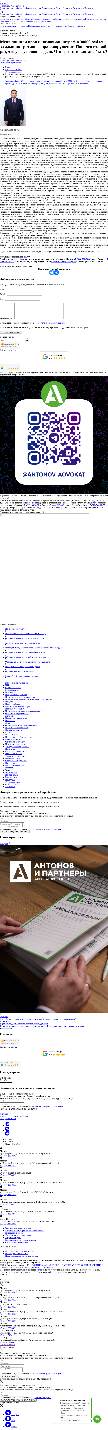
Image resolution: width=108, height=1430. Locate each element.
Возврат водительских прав (17, 706)
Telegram (15, 1414)
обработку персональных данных (50, 323)
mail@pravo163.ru (8, 1118)
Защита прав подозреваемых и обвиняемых (45, 19)
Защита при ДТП (12, 21)
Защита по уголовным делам (13, 19)
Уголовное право (13, 72)
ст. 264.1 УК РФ (12, 784)
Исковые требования (14, 709)
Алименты (10, 787)
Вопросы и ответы (13, 69)
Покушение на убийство (16, 695)
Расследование (12, 690)
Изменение (10, 763)
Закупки (9, 716)
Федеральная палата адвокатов (14, 26)
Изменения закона (13, 753)
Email (3, 294)
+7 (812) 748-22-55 (97, 505)
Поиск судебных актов (15, 629)
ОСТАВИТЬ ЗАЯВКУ (9, 1376)
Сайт (2, 299)
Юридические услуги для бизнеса (36, 21)
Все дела (4, 844)
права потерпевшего (14, 751)
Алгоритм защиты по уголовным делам (23, 643)
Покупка (9, 702)
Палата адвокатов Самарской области (68, 26)
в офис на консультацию (63, 261)
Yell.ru (13, 350)
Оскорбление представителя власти (21, 725)
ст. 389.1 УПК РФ (13, 687)
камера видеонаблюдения (16, 683)
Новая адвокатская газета (39, 26)
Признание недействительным (19, 737)
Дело (7, 723)
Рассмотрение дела (13, 739)
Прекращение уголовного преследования (24, 711)
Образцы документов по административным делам (28, 662)
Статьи (59, 8)
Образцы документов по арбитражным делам (25, 657)
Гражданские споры (75, 19)
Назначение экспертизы (16, 718)
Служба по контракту (15, 742)
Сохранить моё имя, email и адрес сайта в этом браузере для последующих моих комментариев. (46, 327)
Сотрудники (78, 8)
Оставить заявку (7, 58)
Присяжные (10, 692)
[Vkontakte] (56, 272)
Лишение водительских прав (18, 1235)
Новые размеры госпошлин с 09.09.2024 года (25, 633)
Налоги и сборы (12, 704)
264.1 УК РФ (11, 772)
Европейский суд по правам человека (22, 676)
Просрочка (10, 720)
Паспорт (9, 768)
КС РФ (8, 732)
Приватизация (11, 775)
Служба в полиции (13, 730)
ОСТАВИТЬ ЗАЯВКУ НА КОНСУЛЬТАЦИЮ (18, 1109)
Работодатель (11, 777)
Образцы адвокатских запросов (19, 671)
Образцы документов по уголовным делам (24, 638)
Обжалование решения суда (17, 713)
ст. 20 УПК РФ (12, 735)
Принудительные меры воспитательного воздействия (29, 699)
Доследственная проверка (17, 746)
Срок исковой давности (16, 761)
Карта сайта (47, 1267)
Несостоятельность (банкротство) (20, 697)
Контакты (88, 8)
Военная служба (12, 758)
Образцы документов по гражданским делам (25, 652)
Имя (2, 289)
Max (13, 1421)
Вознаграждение (33, 8)
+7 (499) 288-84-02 (8, 1156)
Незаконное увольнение (16, 744)
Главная (8, 67)
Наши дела (67, 8)
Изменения (10, 749)
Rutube (14, 1427)
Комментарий (7, 318)
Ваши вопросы (48, 8)
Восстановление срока (15, 765)
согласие (40, 1270)
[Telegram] (51, 272)
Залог (7, 770)
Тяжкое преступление (15, 756)
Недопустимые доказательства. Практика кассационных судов (33, 648)
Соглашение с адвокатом (16, 1242)
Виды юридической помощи (13, 8)
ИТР (7, 685)
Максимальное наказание (16, 728)
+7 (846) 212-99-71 (57, 505)
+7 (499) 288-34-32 (83, 259)
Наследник (10, 779)
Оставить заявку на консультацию (14, 832)
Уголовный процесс (14, 782)
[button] (54, 356)
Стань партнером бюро (10, 63)
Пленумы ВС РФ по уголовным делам (22, 666)
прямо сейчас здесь (20, 259)
